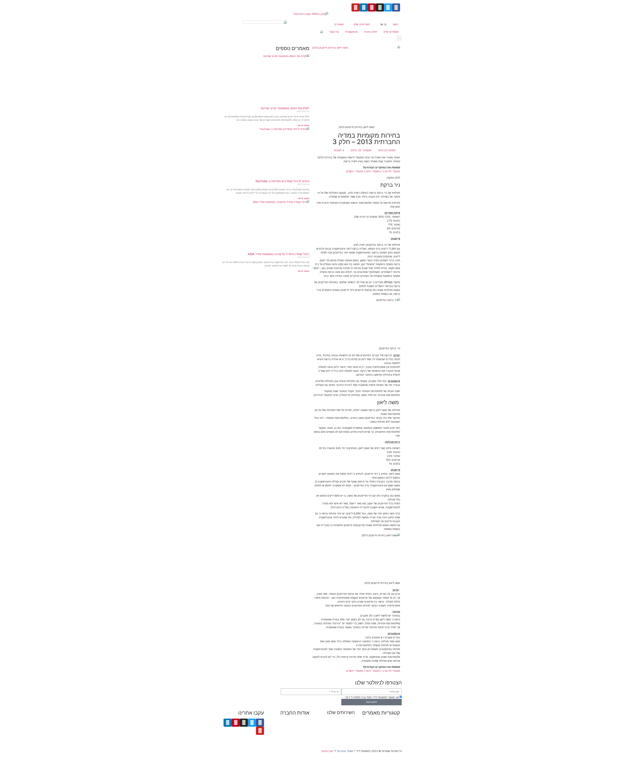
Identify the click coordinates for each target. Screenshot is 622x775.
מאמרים (339, 24)
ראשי (395, 24)
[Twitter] (388, 7)
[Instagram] (380, 7)
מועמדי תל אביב (391, 171)
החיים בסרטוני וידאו (389, 740)
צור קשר (304, 740)
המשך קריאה (303, 125)
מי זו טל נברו (302, 720)
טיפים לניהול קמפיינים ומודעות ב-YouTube (282, 181)
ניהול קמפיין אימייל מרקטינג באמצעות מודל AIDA (278, 254)
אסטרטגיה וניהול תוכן (343, 723)
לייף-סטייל (394, 736)
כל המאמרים (393, 720)
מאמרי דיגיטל (392, 728)
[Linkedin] (364, 7)
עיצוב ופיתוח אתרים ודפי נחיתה (337, 731)
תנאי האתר (303, 736)
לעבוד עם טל (302, 724)
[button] (399, 38)
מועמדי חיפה (372, 171)
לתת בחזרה (370, 31)
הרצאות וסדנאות (345, 735)
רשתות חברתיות (387, 150)
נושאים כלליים (392, 732)
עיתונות (291, 732)
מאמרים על (393, 724)
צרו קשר (334, 31)
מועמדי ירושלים (354, 171)
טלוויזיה (281, 732)
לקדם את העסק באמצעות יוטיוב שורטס (285, 108)
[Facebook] (396, 7)
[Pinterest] (372, 7)
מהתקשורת (351, 31)
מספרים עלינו (391, 31)
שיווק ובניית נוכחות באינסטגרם (338, 720)
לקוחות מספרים (300, 728)
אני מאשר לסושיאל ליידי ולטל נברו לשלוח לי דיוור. (371, 697)
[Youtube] (355, 7)
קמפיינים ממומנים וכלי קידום (339, 727)
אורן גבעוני (327, 751)
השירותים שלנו (362, 24)
